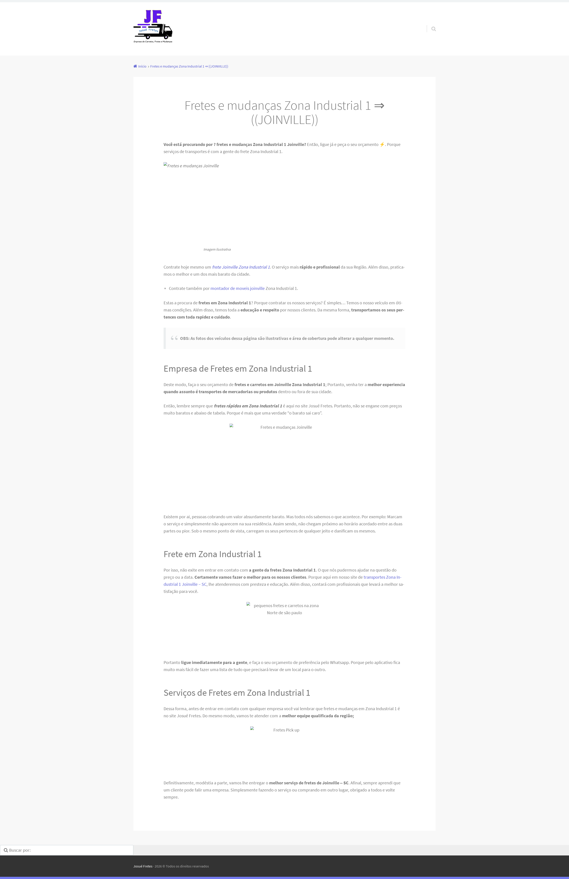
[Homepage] (152, 28)
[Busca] (429, 23)
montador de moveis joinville (237, 288)
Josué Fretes (142, 866)
